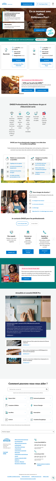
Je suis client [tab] (34, 223)
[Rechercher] (46, 389)
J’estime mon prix (40, 39)
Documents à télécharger (20, 463)
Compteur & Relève (13, 405)
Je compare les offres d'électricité (18, 65)
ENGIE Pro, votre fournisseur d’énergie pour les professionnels (15, 425)
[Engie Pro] (7, 4)
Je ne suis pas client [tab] (22, 223)
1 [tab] (39, 34)
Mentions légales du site (26, 476)
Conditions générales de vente (36, 476)
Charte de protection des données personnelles (28, 478)
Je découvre (26, 278)
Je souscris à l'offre (41, 90)
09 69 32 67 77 (44, 251)
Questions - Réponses (19, 461)
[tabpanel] (28, 23)
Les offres (10, 412)
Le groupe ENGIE (5, 452)
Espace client (11, 398)
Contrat (10, 419)
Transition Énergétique (40, 419)
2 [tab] (41, 34)
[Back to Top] (53, 239)
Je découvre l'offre (40, 23)
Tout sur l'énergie (38, 405)
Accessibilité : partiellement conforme (13, 476)
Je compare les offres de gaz (46, 65)
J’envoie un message (28, 251)
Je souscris (18, 60)
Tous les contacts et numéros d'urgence (43, 464)
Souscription (37, 412)
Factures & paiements (39, 398)
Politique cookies (46, 476)
